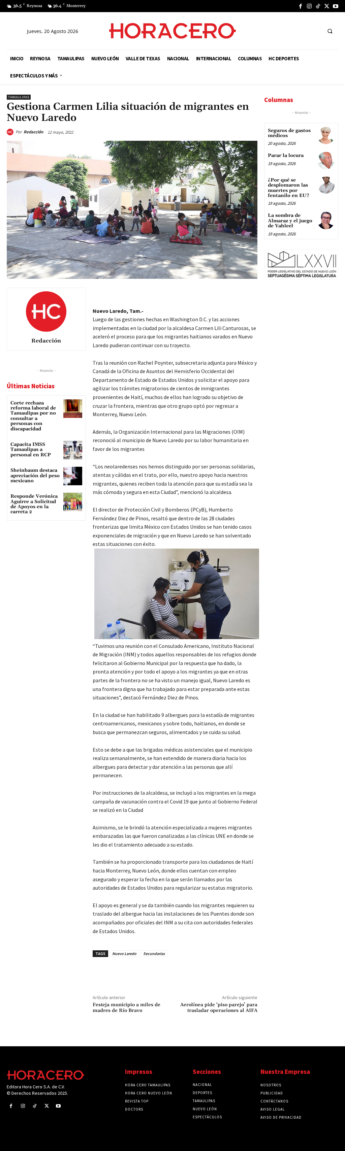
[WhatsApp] (203, 294)
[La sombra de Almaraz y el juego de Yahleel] (326, 220)
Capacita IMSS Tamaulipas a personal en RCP (30, 449)
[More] (250, 294)
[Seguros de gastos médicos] (326, 135)
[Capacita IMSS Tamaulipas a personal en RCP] (72, 450)
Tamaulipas (18, 97)
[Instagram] (309, 6)
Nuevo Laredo (124, 953)
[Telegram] (219, 294)
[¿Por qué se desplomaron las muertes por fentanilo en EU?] (326, 185)
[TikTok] (318, 6)
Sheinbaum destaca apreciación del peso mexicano (35, 475)
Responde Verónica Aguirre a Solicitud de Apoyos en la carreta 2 (34, 504)
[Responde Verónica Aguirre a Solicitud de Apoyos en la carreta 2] (72, 502)
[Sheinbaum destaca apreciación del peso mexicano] (72, 476)
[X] (327, 6)
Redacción (33, 132)
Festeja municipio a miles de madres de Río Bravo (126, 1008)
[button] (329, 31)
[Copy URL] (234, 294)
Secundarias (154, 953)
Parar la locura (286, 156)
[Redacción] (11, 132)
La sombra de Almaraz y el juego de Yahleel (290, 220)
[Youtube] (335, 6)
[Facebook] (300, 6)
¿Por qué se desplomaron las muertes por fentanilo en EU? (288, 188)
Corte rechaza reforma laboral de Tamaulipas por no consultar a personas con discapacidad (33, 416)
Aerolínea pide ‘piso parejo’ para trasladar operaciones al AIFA (218, 1008)
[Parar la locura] (326, 160)
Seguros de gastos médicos (289, 133)
